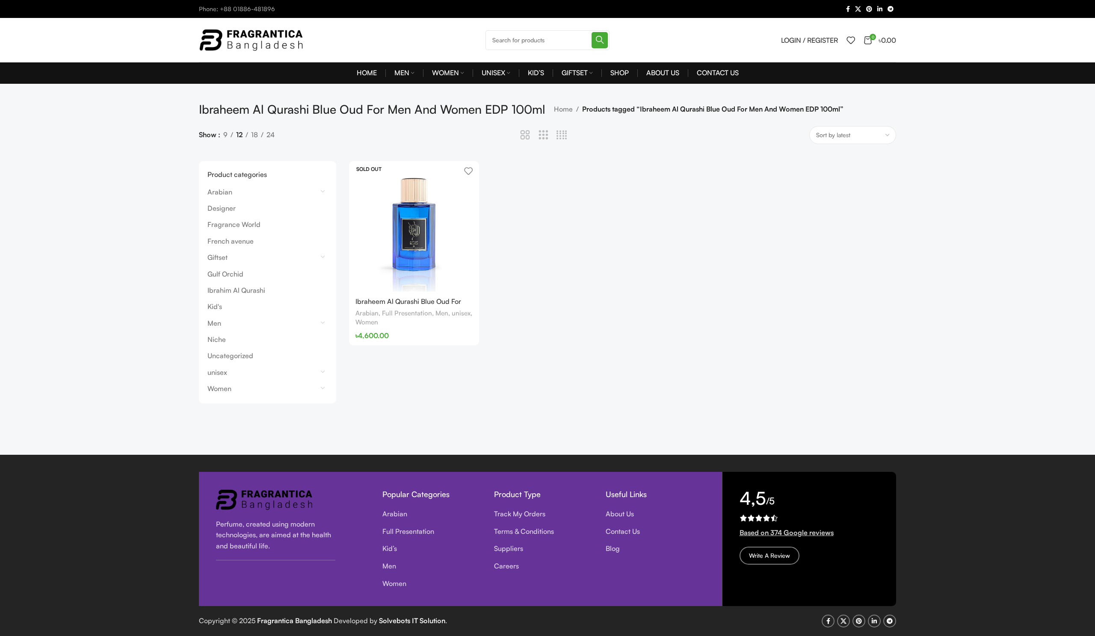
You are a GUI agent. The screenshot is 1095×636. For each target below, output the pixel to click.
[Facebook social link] (847, 9)
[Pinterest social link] (869, 9)
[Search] (600, 40)
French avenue (230, 241)
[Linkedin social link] (880, 9)
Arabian (219, 192)
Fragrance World (233, 224)
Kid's (214, 306)
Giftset (217, 257)
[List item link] (431, 514)
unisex (217, 372)
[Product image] (414, 226)
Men (214, 323)
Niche (216, 339)
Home (563, 109)
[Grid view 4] (562, 135)
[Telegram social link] (890, 9)
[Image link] (265, 499)
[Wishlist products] (850, 40)
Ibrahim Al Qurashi (236, 290)
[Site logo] (252, 39)
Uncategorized (230, 355)
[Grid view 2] (525, 135)
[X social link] (858, 9)
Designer (221, 208)
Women (219, 388)
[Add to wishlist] (468, 170)
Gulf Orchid (225, 274)
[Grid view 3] (543, 135)
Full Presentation (407, 313)
